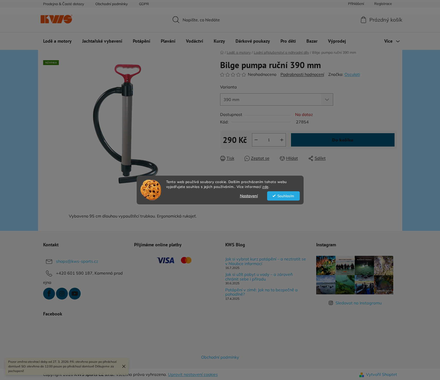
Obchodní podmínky (111, 4)
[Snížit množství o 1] (256, 139)
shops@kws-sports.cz (77, 261)
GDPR (144, 4)
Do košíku (342, 139)
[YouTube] (75, 294)
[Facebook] (49, 294)
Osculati (352, 74)
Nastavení (249, 195)
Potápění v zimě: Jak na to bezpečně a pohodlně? (261, 292)
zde (265, 186)
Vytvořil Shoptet (381, 374)
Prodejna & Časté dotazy (63, 4)
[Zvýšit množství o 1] (282, 139)
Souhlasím (285, 196)
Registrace (383, 3)
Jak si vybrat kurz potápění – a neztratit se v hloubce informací (265, 261)
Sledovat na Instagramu (358, 302)
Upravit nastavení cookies (193, 374)
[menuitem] (57, 41)
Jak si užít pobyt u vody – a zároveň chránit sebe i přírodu (259, 276)
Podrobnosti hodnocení (302, 74)
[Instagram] (62, 294)
